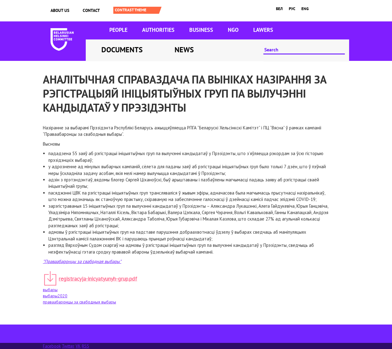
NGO (233, 29)
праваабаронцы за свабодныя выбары (79, 302)
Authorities (158, 29)
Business (201, 29)
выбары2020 (55, 296)
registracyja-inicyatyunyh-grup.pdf (98, 278)
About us (60, 10)
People (118, 29)
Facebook (52, 346)
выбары (50, 289)
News (184, 49)
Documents (122, 49)
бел (279, 8)
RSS (85, 346)
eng (305, 8)
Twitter (68, 346)
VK (78, 346)
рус (292, 8)
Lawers (263, 29)
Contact (91, 10)
